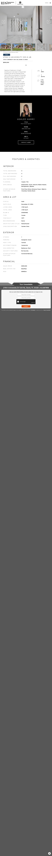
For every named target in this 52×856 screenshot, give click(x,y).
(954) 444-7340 (26, 128)
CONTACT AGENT (26, 142)
